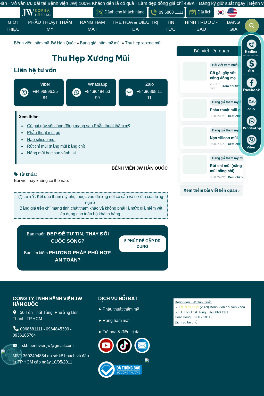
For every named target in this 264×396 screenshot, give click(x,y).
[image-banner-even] (210, 207)
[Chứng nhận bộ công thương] (120, 369)
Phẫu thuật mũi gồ (43, 132)
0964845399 (57, 329)
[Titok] (124, 345)
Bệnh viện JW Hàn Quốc (193, 302)
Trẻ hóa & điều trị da (121, 332)
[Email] (142, 345)
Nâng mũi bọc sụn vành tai (51, 153)
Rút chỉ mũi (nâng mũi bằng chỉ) (56, 146)
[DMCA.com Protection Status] (155, 369)
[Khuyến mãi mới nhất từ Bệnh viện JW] (11, 355)
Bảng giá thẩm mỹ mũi (100, 43)
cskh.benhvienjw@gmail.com (45, 345)
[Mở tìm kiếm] (252, 26)
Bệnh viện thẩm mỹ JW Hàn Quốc (45, 43)
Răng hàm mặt (116, 320)
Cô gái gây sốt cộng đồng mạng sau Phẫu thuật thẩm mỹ (78, 126)
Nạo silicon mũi (41, 139)
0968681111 (31, 329)
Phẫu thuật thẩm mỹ (121, 309)
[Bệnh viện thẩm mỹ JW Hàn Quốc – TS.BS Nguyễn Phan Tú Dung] (36, 12)
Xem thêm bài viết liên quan (212, 190)
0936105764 (24, 335)
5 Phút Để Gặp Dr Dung (142, 244)
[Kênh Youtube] (106, 345)
